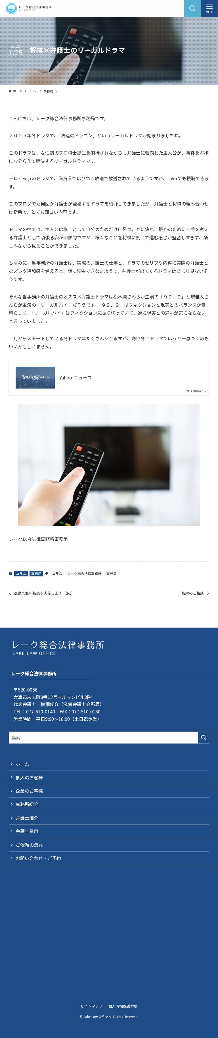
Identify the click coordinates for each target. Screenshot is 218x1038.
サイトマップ (91, 1006)
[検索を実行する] (203, 738)
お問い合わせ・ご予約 (38, 858)
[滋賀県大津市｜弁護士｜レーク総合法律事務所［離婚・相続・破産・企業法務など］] (28, 8)
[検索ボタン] (192, 8)
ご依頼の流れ (29, 844)
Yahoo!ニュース (75, 377)
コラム (21, 573)
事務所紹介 (27, 804)
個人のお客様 (29, 777)
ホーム (22, 763)
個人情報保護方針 (123, 1006)
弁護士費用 (27, 831)
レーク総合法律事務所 (84, 573)
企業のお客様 (29, 790)
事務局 (36, 573)
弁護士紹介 (27, 817)
